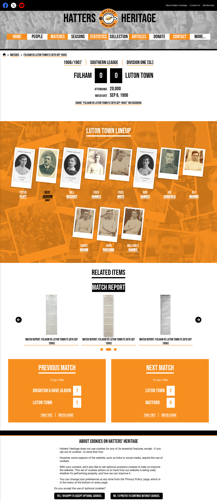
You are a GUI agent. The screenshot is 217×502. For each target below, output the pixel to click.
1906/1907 (73, 63)
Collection (119, 37)
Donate (159, 37)
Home (17, 37)
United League (65, 415)
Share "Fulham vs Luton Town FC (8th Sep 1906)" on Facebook (108, 103)
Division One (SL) (140, 63)
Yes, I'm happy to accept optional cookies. (79, 496)
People (37, 37)
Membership (208, 5)
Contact (179, 37)
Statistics (98, 37)
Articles (139, 37)
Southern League (104, 63)
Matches (58, 37)
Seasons (78, 37)
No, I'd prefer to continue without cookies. (136, 496)
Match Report (108, 287)
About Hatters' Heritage (176, 5)
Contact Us (195, 5)
